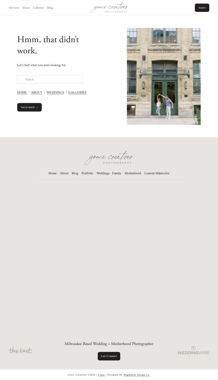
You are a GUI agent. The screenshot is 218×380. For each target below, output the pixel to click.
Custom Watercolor (156, 173)
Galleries (38, 7)
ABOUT (36, 92)
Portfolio (87, 173)
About (26, 7)
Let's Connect (109, 356)
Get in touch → (29, 107)
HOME (22, 92)
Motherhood (133, 173)
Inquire (202, 7)
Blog (50, 7)
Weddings (103, 173)
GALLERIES (77, 92)
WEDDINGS (55, 92)
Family (116, 173)
